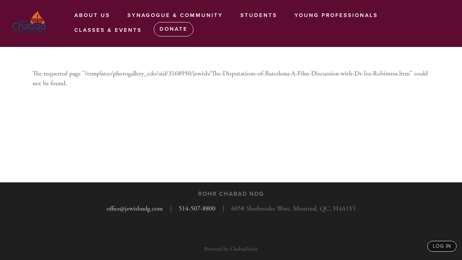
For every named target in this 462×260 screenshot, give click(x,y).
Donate (174, 29)
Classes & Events (108, 30)
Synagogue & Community (175, 15)
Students (258, 15)
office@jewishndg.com (134, 208)
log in (442, 246)
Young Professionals (336, 15)
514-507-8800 (197, 208)
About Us (92, 15)
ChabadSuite (244, 249)
